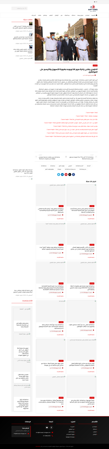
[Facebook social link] (97, 2)
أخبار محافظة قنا (79, 166)
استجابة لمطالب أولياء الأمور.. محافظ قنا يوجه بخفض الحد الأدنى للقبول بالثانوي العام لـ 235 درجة (22, 171)
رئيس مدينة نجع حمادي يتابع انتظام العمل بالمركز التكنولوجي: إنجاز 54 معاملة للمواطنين (81, 364)
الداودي (70, 166)
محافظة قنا (43, 166)
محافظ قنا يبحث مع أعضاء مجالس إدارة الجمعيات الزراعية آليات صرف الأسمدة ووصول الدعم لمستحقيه (51, 326)
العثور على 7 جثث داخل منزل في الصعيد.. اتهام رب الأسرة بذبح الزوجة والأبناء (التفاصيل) (77, 123)
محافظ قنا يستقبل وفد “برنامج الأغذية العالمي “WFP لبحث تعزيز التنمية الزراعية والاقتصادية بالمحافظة (50, 210)
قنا (66, 126)
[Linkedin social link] (62, 174)
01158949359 (46, 436)
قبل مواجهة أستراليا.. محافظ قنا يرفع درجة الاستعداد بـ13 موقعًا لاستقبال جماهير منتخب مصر (50, 402)
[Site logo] (93, 8)
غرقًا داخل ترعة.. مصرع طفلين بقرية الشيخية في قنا (85, 119)
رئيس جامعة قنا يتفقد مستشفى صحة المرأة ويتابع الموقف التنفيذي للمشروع (22, 291)
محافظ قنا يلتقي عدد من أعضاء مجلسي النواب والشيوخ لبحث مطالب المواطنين (81, 325)
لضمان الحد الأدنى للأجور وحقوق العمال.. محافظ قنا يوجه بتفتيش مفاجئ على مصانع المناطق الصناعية (82, 249)
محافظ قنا (52, 166)
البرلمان (95, 434)
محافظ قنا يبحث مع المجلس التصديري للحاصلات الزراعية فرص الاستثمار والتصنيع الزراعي (22, 38)
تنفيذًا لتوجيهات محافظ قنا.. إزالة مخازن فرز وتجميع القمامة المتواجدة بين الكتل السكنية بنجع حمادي (82, 402)
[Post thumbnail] (30, 23)
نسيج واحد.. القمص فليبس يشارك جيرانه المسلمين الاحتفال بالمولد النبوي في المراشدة (22, 51)
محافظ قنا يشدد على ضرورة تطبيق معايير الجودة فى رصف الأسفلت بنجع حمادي (78, 133)
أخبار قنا (88, 166)
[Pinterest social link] (66, 174)
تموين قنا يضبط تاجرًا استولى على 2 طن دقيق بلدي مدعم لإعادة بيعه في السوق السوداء (22, 351)
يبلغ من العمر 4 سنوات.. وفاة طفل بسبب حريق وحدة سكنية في (82, 126)
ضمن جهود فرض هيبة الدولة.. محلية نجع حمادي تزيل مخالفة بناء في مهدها (52, 364)
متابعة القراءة (91, 219)
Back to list (66, 156)
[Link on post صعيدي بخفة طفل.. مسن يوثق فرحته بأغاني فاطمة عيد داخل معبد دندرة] (22, 366)
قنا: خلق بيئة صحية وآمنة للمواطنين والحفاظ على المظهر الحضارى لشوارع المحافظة (77, 136)
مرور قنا (59, 169)
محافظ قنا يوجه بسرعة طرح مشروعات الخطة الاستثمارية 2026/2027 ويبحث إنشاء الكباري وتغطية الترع (82, 288)
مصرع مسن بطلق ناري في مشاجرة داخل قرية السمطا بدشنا (22, 325)
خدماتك (95, 429)
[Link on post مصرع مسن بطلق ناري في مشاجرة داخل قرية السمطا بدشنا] (22, 314)
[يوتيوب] (47, 427)
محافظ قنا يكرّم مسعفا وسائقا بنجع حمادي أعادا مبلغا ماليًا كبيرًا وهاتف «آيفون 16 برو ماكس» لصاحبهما (22, 404)
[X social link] (69, 174)
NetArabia (38, 446)
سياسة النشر (71, 432)
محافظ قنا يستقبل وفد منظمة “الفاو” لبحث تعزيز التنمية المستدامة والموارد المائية (51, 248)
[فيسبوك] (51, 427)
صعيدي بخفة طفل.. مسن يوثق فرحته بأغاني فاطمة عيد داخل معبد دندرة (22, 377)
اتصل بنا (72, 427)
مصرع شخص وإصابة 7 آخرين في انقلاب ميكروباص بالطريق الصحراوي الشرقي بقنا (22, 27)
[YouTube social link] (95, 2)
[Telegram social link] (58, 174)
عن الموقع (71, 429)
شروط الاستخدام (70, 434)
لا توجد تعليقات (19, 31)
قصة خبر (95, 65)
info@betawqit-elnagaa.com (43, 432)
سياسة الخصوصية (70, 437)
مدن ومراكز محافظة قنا (70, 169)
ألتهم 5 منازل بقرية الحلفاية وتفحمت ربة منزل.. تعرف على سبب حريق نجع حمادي (78, 129)
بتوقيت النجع (61, 166)
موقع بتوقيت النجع (49, 169)
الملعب (95, 432)
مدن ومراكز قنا (82, 169)
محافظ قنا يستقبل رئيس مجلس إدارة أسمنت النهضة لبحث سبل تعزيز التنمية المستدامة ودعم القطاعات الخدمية (82, 210)
